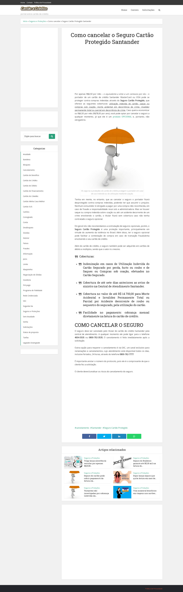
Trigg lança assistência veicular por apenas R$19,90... (95, 463)
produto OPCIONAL (122, 116)
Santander (96, 427)
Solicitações (148, 10)
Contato (30, 2)
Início (25, 21)
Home (23, 2)
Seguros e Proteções (37, 21)
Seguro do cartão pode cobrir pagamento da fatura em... (94, 478)
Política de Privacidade (42, 2)
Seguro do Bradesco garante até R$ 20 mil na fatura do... (144, 463)
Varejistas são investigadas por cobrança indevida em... (96, 493)
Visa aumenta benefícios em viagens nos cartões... (144, 491)
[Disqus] (112, 541)
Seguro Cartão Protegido (116, 427)
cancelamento (82, 427)
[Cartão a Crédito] (34, 8)
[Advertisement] (39, 67)
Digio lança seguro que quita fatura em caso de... (144, 476)
